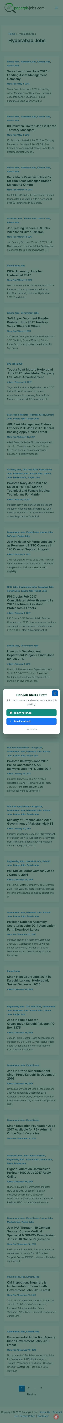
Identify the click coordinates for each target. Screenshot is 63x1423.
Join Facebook (20, 721)
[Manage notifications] (56, 1416)
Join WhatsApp (20, 712)
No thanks (31, 729)
